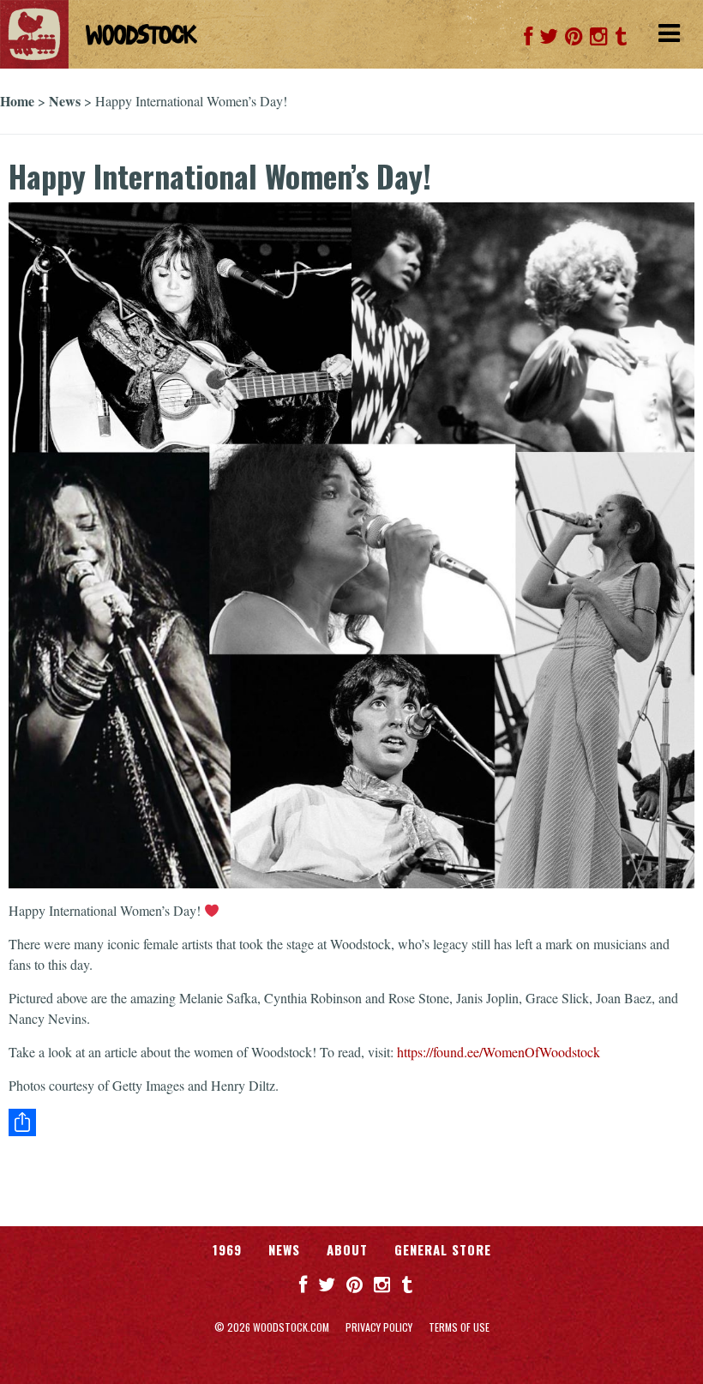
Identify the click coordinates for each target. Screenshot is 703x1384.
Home (17, 101)
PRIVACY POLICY (378, 1327)
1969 (227, 1249)
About (347, 1249)
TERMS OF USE (459, 1327)
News (65, 101)
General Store (442, 1249)
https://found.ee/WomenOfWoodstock (498, 1052)
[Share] (351, 1122)
